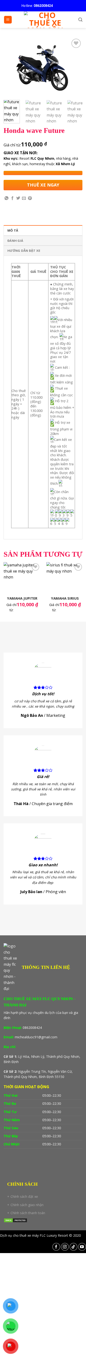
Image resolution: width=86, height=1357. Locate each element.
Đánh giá (15, 240)
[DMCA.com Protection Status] (15, 1219)
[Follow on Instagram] (65, 1247)
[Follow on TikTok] (73, 1247)
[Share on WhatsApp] (6, 198)
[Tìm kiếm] (80, 19)
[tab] (43, 230)
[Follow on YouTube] (82, 1247)
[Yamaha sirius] (64, 577)
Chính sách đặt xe (24, 1196)
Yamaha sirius (65, 598)
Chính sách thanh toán (28, 1213)
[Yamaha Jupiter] (22, 577)
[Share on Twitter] (18, 198)
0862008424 (43, 6)
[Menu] (8, 20)
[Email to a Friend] (24, 198)
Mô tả (12, 230)
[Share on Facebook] (12, 198)
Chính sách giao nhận (27, 1205)
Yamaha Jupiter (22, 598)
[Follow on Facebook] (56, 1247)
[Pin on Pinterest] (30, 198)
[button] (43, 1128)
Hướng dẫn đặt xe (23, 250)
